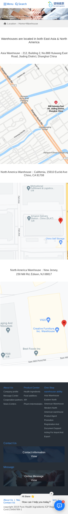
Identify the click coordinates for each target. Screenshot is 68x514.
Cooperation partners (13, 400)
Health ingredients (32, 392)
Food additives (30, 396)
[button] (59, 505)
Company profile (10, 392)
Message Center (10, 396)
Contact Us (9, 502)
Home (21, 23)
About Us (8, 500)
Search (22, 4)
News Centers (9, 404)
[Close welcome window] (51, 494)
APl (25, 400)
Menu (10, 4)
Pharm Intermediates (33, 404)
